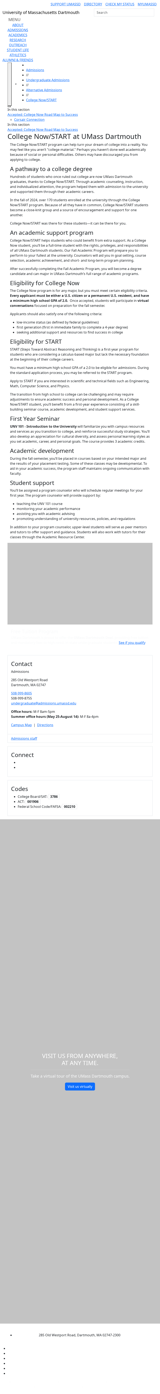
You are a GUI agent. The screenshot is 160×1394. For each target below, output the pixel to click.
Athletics (18, 55)
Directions (45, 725)
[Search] (150, 12)
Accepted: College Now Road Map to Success (43, 114)
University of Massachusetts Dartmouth (76, 1327)
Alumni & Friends (17, 60)
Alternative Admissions (44, 90)
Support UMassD (66, 4)
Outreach (18, 45)
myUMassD (147, 4)
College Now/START (41, 100)
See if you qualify (132, 642)
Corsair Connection (29, 119)
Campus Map (21, 725)
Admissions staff (24, 738)
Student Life (18, 50)
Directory (93, 4)
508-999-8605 (21, 693)
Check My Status (119, 4)
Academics (18, 35)
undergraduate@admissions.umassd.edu (43, 703)
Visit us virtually (80, 1086)
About (18, 25)
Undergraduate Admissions (48, 80)
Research (18, 40)
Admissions (18, 30)
